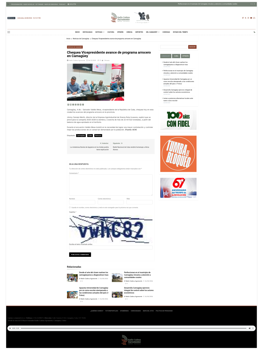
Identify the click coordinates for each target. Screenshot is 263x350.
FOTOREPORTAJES (111, 311)
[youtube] (251, 18)
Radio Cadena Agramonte (77, 60)
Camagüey (81, 135)
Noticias (98, 32)
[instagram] (248, 18)
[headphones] (254, 18)
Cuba (90, 135)
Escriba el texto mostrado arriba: (81, 244)
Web (128, 199)
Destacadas (87, 32)
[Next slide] (254, 4)
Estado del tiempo (180, 32)
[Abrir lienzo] (8, 32)
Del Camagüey (151, 32)
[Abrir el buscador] (8, 4)
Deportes (139, 32)
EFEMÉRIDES (124, 311)
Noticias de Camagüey (75, 47)
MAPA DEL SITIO (148, 311)
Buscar (192, 47)
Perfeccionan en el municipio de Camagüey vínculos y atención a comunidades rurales (207, 4)
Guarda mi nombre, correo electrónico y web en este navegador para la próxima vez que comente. (105, 207)
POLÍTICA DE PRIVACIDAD (164, 311)
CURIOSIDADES (136, 311)
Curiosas (166, 32)
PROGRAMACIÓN (16, 4)
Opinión (120, 32)
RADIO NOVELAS (28, 4)
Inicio (77, 32)
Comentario (74, 173)
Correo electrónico (104, 199)
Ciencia (129, 32)
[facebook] (243, 18)
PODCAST (62, 4)
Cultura (110, 32)
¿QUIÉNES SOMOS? (97, 311)
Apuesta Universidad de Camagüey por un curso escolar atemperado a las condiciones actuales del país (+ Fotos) (178, 81)
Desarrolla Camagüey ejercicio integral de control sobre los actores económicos (139, 290)
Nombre (72, 199)
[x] (245, 18)
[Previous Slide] (251, 4)
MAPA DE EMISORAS (51, 4)
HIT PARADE (39, 4)
